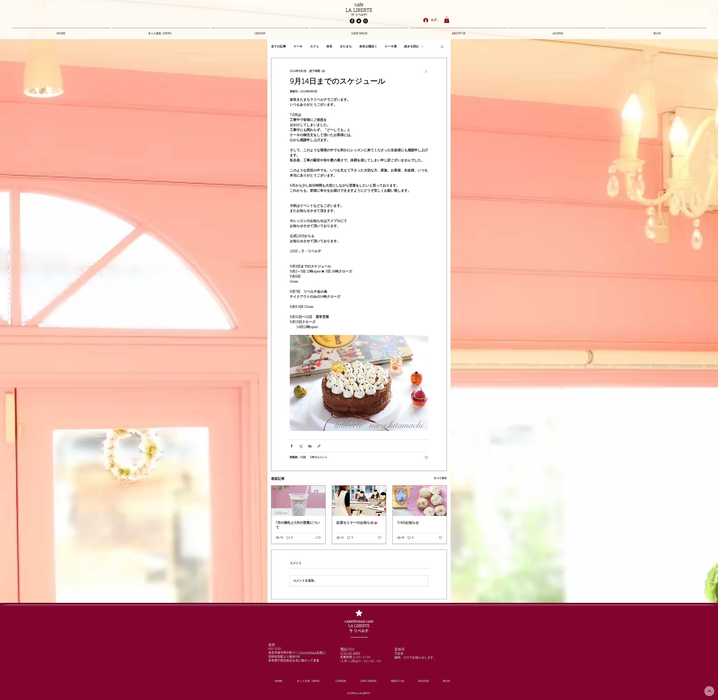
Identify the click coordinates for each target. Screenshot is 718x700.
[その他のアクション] (426, 71)
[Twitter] (358, 21)
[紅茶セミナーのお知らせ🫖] (359, 501)
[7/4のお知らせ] (420, 501)
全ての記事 (278, 46)
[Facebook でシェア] (291, 446)
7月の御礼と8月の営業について (298, 525)
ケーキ (298, 46)
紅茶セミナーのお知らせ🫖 (357, 523)
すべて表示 (440, 478)
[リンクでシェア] (319, 446)
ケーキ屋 (391, 46)
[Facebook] (352, 21)
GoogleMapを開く (312, 652)
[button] (446, 20)
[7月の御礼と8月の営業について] (298, 501)
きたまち (346, 46)
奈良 (329, 46)
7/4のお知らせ (408, 523)
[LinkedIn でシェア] (310, 446)
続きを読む (411, 46)
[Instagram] (365, 21)
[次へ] (709, 691)
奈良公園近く (368, 46)
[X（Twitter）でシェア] (301, 446)
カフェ (314, 46)
